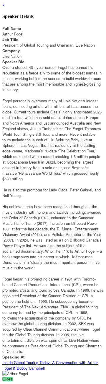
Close (7, 379)
